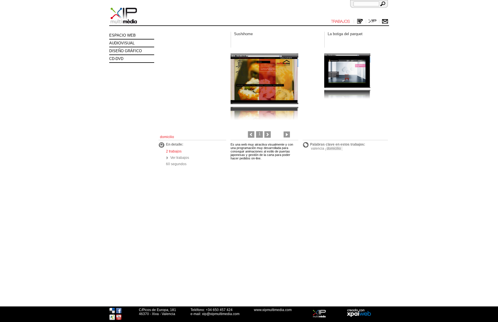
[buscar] (383, 3)
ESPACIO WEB (122, 35)
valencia (317, 148)
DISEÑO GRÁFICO (125, 51)
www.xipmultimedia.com (273, 310)
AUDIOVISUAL (122, 43)
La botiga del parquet (345, 34)
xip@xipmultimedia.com (220, 314)
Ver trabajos (179, 158)
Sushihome (243, 34)
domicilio (334, 148)
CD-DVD (116, 59)
